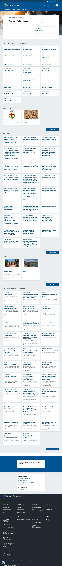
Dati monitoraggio (6, 560)
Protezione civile (41, 9)
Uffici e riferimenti (7, 47)
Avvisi (47, 506)
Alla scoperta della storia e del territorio (11, 120)
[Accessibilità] (3, 563)
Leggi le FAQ (34, 525)
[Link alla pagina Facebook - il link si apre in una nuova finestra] (47, 5)
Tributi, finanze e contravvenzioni (10, 333)
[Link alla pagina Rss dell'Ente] (48, 519)
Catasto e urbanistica (20, 509)
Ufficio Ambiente (38, 28)
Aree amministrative (6, 502)
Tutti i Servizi (52, 449)
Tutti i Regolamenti (52, 252)
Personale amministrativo (7, 509)
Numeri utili (5, 547)
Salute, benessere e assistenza (28, 306)
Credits (21, 560)
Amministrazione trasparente (36, 523)
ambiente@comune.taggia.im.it (43, 32)
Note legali (33, 521)
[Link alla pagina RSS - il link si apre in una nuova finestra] (48, 5)
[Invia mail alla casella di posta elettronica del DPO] (8, 554)
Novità (14, 9)
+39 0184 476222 (9, 524)
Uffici (4, 512)
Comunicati (48, 504)
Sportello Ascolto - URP (7, 544)
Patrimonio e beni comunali (28, 215)
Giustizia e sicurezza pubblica (28, 333)
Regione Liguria (6, 1)
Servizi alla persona (45, 228)
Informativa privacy (35, 519)
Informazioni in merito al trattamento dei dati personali (23, 520)
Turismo (48, 9)
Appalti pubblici (45, 306)
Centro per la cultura (8, 269)
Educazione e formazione (8, 306)
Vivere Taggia (24, 9)
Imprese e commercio (35, 502)
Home (10, 17)
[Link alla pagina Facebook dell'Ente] (46, 519)
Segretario (4, 513)
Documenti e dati (5, 504)
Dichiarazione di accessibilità (36, 522)
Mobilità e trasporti (26, 292)
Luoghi (47, 512)
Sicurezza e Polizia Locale (27, 239)
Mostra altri (37, 34)
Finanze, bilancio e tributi (46, 204)
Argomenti (13, 17)
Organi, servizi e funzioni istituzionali (10, 137)
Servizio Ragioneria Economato (41, 22)
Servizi (18, 9)
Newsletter (48, 520)
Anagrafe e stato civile (27, 362)
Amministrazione (7, 9)
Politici (4, 510)
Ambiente (44, 292)
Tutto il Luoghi (52, 284)
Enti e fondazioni (5, 506)
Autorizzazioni (6, 292)
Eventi (47, 514)
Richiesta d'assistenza (35, 528)
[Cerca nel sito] (56, 5)
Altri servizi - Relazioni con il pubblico (49, 319)
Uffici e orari (5, 546)
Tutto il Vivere (52, 129)
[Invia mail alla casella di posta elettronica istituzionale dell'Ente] (9, 526)
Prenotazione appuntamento (36, 527)
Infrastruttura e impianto (27, 269)
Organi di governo (6, 507)
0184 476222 (40, 25)
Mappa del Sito (29, 560)
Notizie (47, 502)
